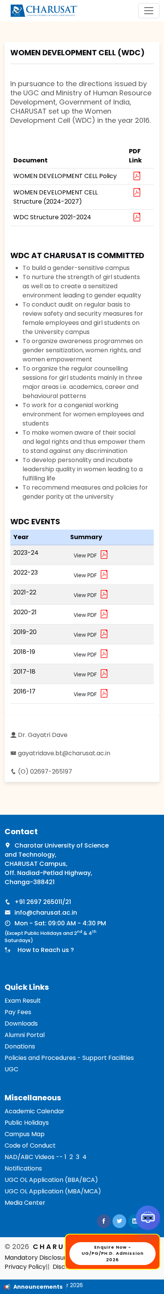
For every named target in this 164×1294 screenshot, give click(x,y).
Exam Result (23, 1000)
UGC (11, 1069)
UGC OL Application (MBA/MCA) (53, 1191)
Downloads (21, 1023)
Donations (20, 1046)
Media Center (25, 1202)
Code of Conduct (30, 1145)
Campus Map (25, 1134)
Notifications (23, 1168)
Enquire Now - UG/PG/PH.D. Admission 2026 (113, 1253)
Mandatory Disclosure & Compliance (59, 1257)
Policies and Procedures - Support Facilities (69, 1057)
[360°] (148, 1218)
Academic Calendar (34, 1111)
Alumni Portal (25, 1035)
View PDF (87, 555)
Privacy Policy (25, 1266)
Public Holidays (27, 1122)
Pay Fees (18, 1012)
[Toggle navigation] (148, 10)
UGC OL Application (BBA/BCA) (51, 1179)
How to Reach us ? (44, 950)
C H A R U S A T (57, 1246)
